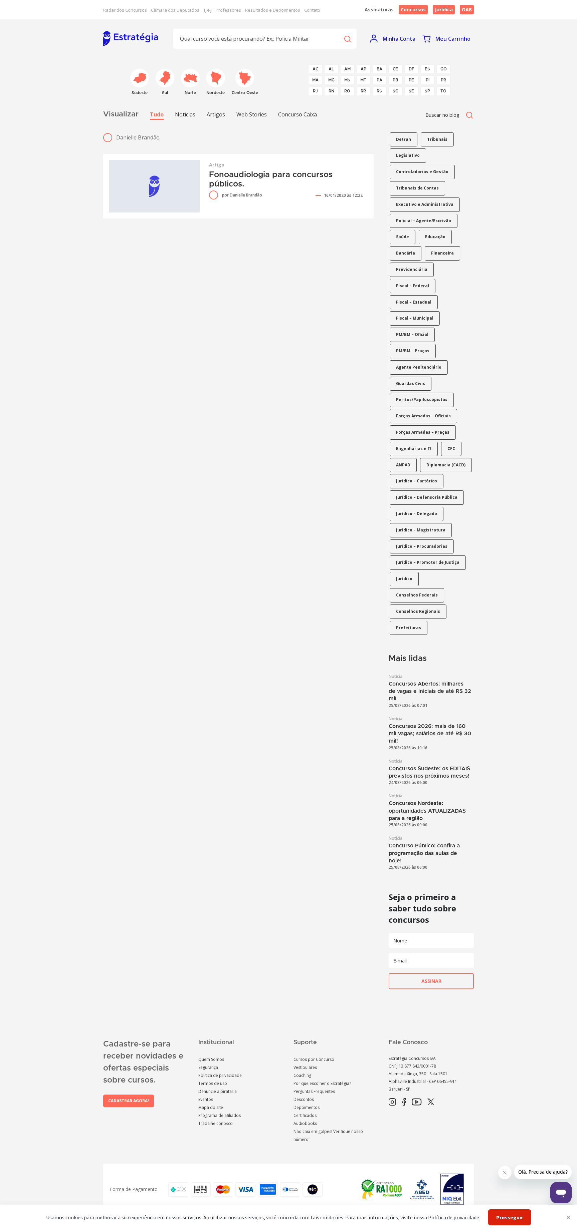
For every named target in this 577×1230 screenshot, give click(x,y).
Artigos (216, 114)
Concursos (413, 9)
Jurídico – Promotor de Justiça (427, 562)
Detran (403, 139)
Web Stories (251, 114)
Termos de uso (212, 1083)
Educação (435, 237)
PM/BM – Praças (412, 351)
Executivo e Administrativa (424, 204)
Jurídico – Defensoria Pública (426, 497)
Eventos (205, 1099)
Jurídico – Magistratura (420, 530)
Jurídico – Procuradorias (421, 546)
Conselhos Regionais (418, 611)
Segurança (208, 1067)
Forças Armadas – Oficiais (423, 416)
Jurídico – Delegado (416, 513)
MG (331, 80)
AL (331, 69)
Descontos (304, 1099)
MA (315, 80)
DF (411, 69)
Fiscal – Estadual (413, 302)
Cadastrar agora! (128, 1101)
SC (395, 91)
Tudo (157, 114)
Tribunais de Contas (417, 188)
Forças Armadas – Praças (422, 432)
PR (443, 80)
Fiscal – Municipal (414, 318)
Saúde (402, 237)
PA (379, 80)
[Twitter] (430, 1102)
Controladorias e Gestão (422, 171)
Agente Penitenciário (418, 367)
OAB (467, 9)
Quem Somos (211, 1059)
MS (347, 80)
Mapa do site (210, 1107)
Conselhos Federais (417, 595)
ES (427, 69)
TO (443, 91)
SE (411, 91)
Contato (312, 10)
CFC (451, 448)
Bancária (405, 253)
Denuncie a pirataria (217, 1091)
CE (395, 69)
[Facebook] (404, 1102)
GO (443, 69)
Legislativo (408, 155)
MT (363, 80)
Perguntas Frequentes (314, 1091)
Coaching (302, 1075)
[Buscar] (347, 38)
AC (315, 69)
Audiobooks (305, 1123)
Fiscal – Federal (412, 286)
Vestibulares (305, 1067)
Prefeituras (408, 628)
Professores (228, 10)
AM (347, 69)
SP (427, 91)
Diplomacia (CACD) (445, 465)
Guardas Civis (410, 383)
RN (331, 91)
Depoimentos (307, 1107)
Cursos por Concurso (314, 1059)
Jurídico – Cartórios (416, 481)
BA (379, 69)
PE (411, 80)
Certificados (305, 1115)
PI (427, 80)
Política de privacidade (220, 1075)
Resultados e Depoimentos (272, 10)
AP (363, 69)
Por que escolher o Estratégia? (322, 1083)
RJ (315, 91)
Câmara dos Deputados (175, 10)
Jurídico (404, 578)
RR (363, 91)
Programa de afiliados (219, 1115)
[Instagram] (392, 1102)
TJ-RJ (207, 10)
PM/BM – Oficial (412, 334)
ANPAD (403, 465)
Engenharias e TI (413, 448)
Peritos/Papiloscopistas (421, 399)
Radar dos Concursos (125, 10)
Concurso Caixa (297, 114)
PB (395, 80)
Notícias (185, 114)
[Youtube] (416, 1102)
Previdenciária (411, 269)
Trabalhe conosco (215, 1123)
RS (379, 91)
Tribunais (437, 139)
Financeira (442, 253)
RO (347, 91)
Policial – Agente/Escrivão (423, 221)
